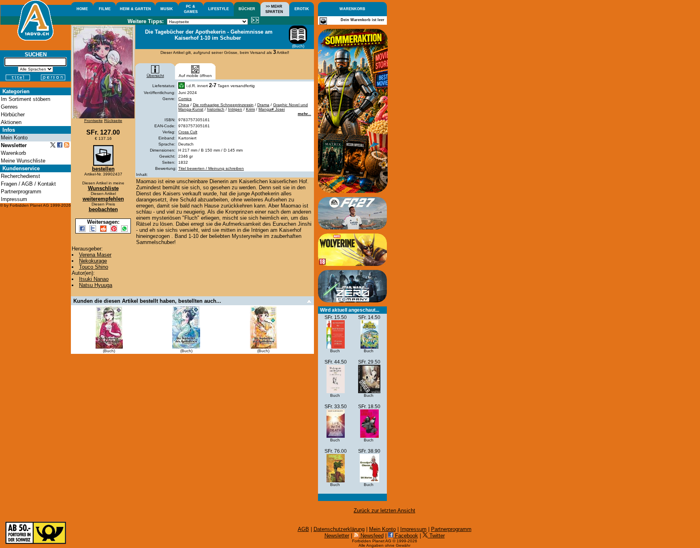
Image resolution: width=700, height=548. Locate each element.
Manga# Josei (271, 109)
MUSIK (166, 9)
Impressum (413, 529)
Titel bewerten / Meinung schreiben (211, 168)
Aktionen (11, 122)
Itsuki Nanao (94, 279)
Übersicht (155, 75)
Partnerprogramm (451, 529)
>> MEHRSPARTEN (274, 9)
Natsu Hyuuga (95, 285)
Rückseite (113, 120)
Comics (185, 98)
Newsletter (336, 536)
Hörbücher (13, 114)
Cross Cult (187, 132)
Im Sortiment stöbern (25, 99)
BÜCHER (247, 9)
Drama (263, 105)
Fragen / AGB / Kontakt (28, 184)
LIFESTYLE (218, 9)
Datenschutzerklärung (339, 529)
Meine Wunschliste (23, 161)
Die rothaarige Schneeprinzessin (223, 105)
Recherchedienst (20, 176)
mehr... (304, 113)
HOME (82, 9)
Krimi (250, 109)
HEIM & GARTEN (135, 9)
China (183, 105)
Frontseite (93, 120)
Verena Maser (95, 255)
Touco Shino (93, 267)
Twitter (436, 536)
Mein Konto (382, 529)
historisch (215, 109)
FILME (105, 9)
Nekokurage (93, 261)
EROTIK (302, 9)
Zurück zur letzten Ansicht (384, 510)
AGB (303, 529)
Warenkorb (13, 153)
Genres (9, 107)
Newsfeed (371, 536)
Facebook (405, 536)
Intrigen (235, 109)
